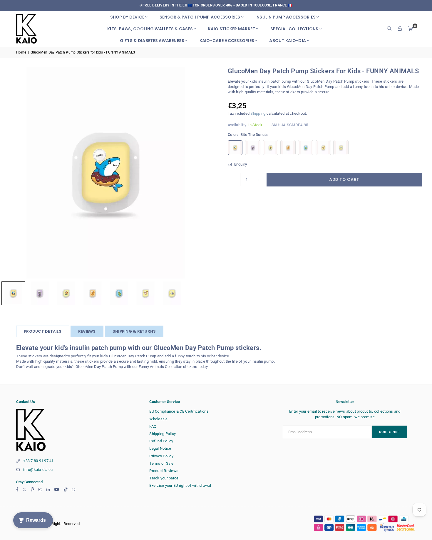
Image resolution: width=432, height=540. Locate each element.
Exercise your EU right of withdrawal (180, 485)
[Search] (389, 29)
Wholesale (158, 419)
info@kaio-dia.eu (38, 469)
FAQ (152, 426)
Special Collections (294, 29)
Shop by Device (127, 17)
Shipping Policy (162, 433)
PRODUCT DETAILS (42, 331)
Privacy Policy (161, 456)
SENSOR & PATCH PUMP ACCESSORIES (200, 17)
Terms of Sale (161, 463)
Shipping (257, 113)
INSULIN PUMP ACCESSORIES (285, 17)
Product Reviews (163, 471)
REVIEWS (87, 331)
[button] (410, 29)
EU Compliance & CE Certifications (179, 411)
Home (21, 52)
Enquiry (240, 164)
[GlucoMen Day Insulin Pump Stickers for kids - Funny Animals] (39, 293)
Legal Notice (160, 448)
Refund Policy (161, 441)
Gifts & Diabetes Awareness (152, 41)
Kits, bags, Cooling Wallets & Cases (150, 29)
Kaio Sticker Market (231, 29)
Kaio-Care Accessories (227, 41)
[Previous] (11, 172)
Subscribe (389, 431)
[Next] (199, 172)
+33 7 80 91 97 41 (38, 461)
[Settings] (400, 29)
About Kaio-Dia (287, 41)
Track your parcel (164, 478)
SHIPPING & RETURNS (134, 331)
